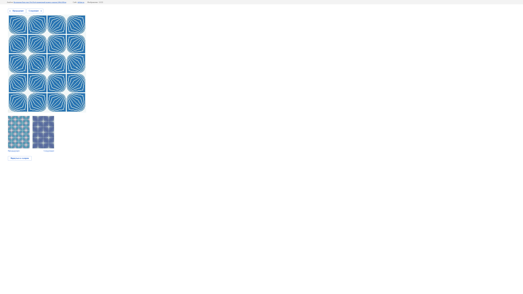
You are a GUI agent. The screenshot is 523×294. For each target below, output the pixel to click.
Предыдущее (18, 11)
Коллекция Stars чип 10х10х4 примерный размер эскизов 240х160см (40, 2)
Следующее (34, 11)
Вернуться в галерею (20, 158)
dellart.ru (81, 2)
